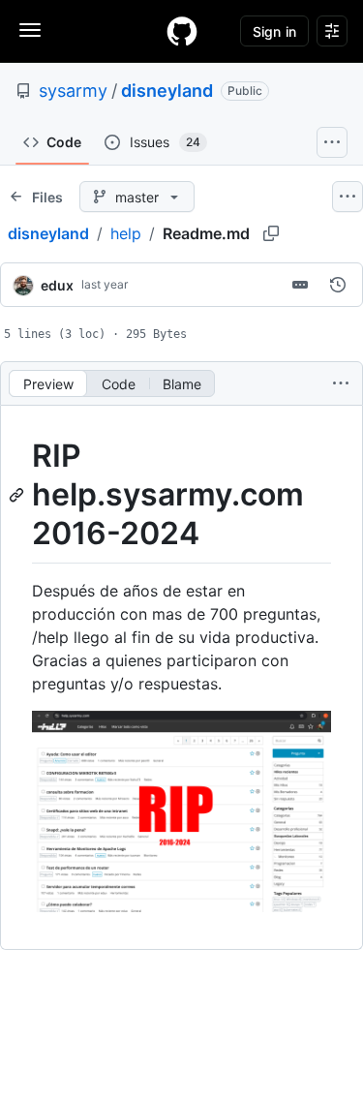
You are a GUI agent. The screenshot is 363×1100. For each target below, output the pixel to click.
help (125, 233)
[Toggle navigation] (30, 30)
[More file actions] (340, 383)
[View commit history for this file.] (337, 284)
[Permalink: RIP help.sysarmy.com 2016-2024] (18, 494)
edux (57, 285)
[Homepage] (181, 30)
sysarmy (73, 90)
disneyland (167, 90)
